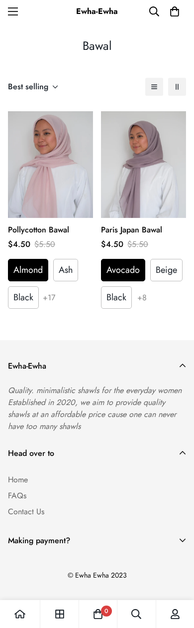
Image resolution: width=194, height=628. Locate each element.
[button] (174, 11)
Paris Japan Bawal (131, 229)
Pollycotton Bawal (38, 229)
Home (18, 479)
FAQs (17, 495)
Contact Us (26, 511)
